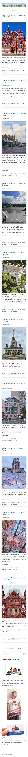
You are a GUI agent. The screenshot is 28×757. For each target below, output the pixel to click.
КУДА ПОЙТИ (14, 72)
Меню (14, 9)
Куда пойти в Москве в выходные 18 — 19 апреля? (13, 578)
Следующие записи (21, 648)
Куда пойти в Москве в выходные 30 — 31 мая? (13, 184)
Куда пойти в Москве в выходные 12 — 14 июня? (13, 81)
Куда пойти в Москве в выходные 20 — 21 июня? (13, 16)
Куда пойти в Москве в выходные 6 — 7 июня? (14, 114)
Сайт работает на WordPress (7, 754)
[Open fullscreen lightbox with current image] (14, 39)
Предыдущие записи (7, 648)
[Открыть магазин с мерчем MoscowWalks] (14, 704)
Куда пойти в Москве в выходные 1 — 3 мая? (14, 449)
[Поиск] (24, 654)
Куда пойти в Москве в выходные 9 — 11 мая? (14, 384)
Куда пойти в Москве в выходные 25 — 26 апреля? (13, 513)
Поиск (3, 651)
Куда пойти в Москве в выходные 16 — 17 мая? (13, 320)
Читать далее (5, 67)
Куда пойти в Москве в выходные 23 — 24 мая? (13, 253)
